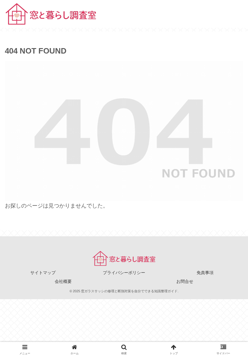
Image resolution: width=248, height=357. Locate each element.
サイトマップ (43, 272)
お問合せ (184, 281)
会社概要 (63, 281)
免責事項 (205, 272)
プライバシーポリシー (124, 272)
